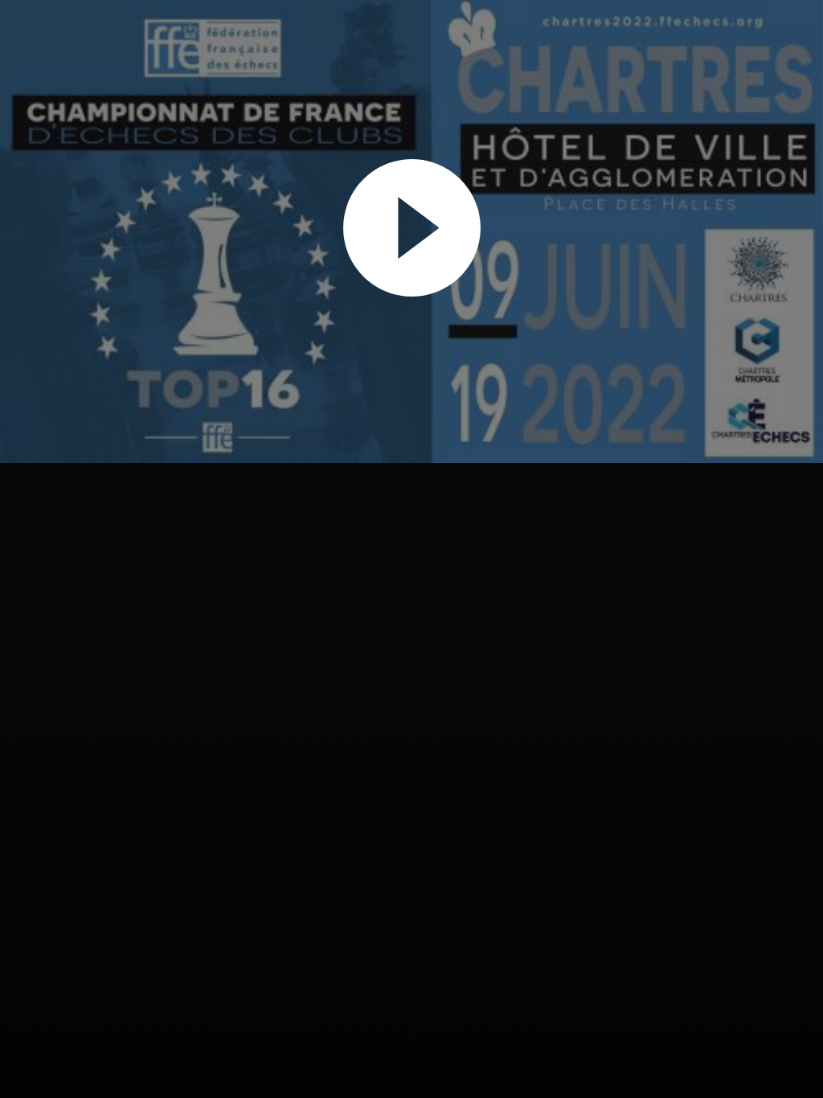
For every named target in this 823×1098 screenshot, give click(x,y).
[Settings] (778, 422)
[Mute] (749, 422)
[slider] (404, 450)
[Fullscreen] (808, 422)
